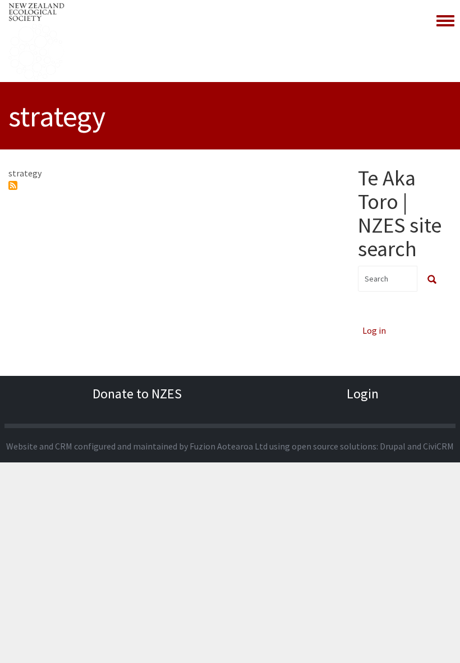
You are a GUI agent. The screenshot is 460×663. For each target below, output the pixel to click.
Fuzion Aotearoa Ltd (229, 446)
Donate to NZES (137, 393)
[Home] (36, 41)
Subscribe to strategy (12, 185)
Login (363, 393)
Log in (374, 330)
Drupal (393, 446)
